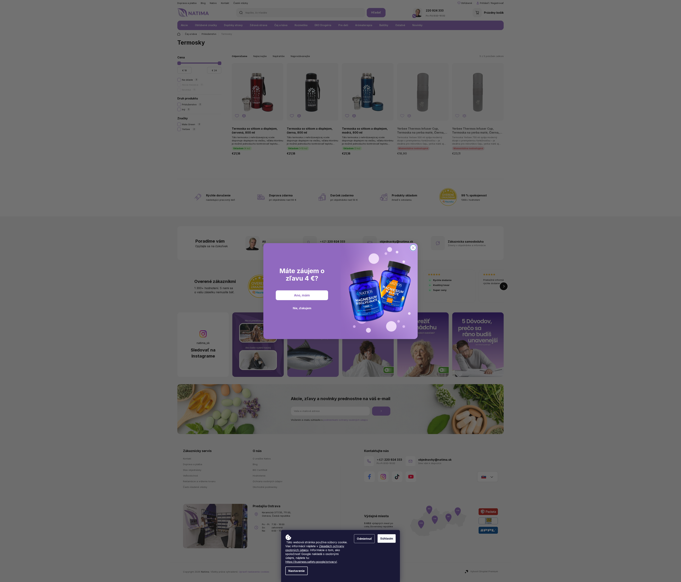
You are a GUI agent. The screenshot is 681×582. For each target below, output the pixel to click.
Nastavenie (296, 571)
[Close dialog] (413, 248)
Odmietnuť (364, 538)
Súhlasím (386, 538)
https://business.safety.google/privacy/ (311, 562)
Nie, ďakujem (302, 308)
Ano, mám (302, 295)
